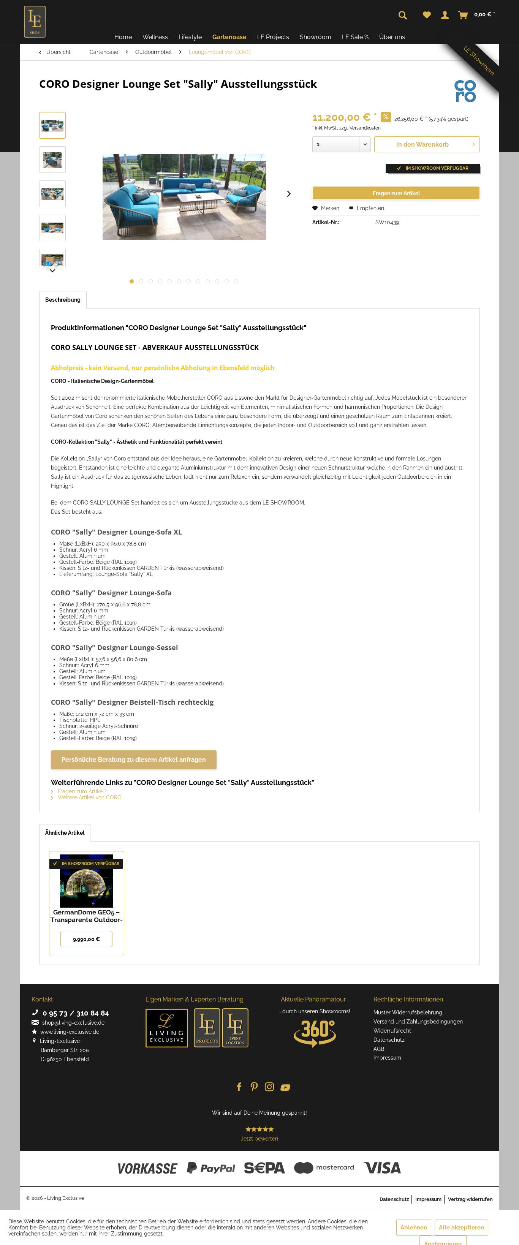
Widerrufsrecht (392, 1031)
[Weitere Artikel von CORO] (465, 91)
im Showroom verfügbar (436, 168)
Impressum (387, 1058)
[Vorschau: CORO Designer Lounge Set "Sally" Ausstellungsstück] (52, 125)
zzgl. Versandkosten (360, 128)
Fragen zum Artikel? (81, 791)
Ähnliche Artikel (64, 833)
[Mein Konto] (445, 15)
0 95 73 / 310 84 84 (74, 1013)
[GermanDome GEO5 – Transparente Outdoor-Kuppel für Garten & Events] (86, 878)
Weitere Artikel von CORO (89, 797)
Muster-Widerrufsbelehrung (407, 1012)
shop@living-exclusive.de (71, 1023)
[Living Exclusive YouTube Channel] (284, 1087)
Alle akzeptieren (461, 1227)
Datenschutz (389, 1040)
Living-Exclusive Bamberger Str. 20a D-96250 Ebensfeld (60, 1050)
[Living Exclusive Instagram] (269, 1087)
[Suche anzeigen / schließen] (403, 15)
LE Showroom (479, 60)
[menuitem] (427, 15)
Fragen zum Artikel (396, 193)
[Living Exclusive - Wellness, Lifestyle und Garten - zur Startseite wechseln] (35, 22)
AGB (378, 1049)
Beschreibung (63, 300)
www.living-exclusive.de (68, 1032)
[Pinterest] (254, 1087)
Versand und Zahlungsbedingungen (418, 1022)
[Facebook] (239, 1087)
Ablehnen (413, 1227)
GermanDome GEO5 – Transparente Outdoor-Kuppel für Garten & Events (87, 916)
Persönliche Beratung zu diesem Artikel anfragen (134, 759)
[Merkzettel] (427, 15)
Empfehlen (369, 208)
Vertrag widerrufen (470, 1199)
